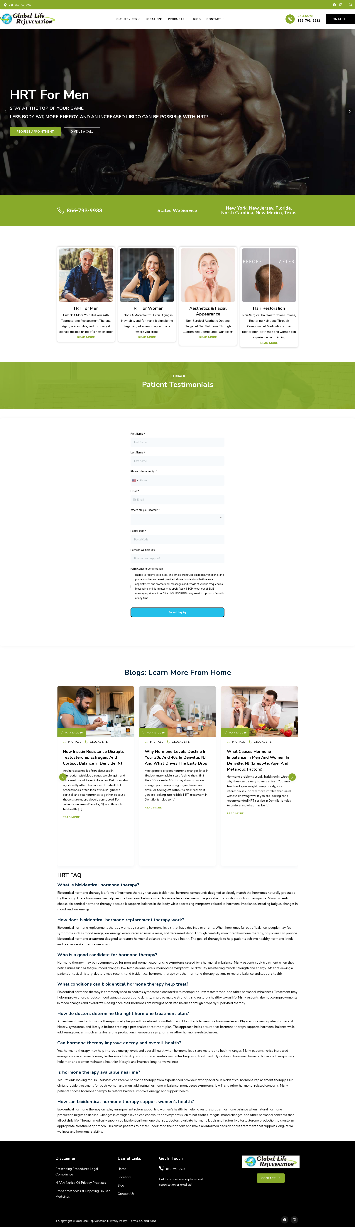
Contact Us (126, 1194)
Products (176, 19)
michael (74, 741)
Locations (154, 19)
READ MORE (86, 337)
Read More (71, 813)
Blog (197, 19)
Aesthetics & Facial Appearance (208, 311)
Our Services (127, 19)
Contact (214, 19)
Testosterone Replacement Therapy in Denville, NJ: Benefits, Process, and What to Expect (176, 757)
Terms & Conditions (142, 1221)
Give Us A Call (82, 133)
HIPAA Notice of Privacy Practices (80, 1183)
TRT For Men (86, 308)
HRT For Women (147, 308)
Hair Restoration (269, 308)
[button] (349, 111)
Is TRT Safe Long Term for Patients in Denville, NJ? (252, 754)
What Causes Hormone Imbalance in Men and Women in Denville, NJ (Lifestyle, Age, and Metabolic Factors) (94, 760)
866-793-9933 (308, 20)
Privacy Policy (118, 1221)
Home (122, 1169)
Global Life (99, 741)
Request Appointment (35, 133)
